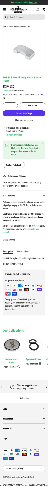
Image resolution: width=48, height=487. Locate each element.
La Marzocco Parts (12, 361)
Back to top (24, 398)
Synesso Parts (33, 359)
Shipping (5, 90)
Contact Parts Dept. (13, 164)
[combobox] (24, 17)
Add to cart (32, 105)
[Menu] (4, 9)
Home (4, 26)
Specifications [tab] (23, 251)
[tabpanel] (24, 261)
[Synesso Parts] (33, 346)
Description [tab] (8, 251)
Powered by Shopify (28, 477)
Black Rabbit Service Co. (15, 477)
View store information (14, 134)
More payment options (24, 120)
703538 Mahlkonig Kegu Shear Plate (19, 26)
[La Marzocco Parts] (12, 346)
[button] (44, 9)
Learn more (33, 2)
